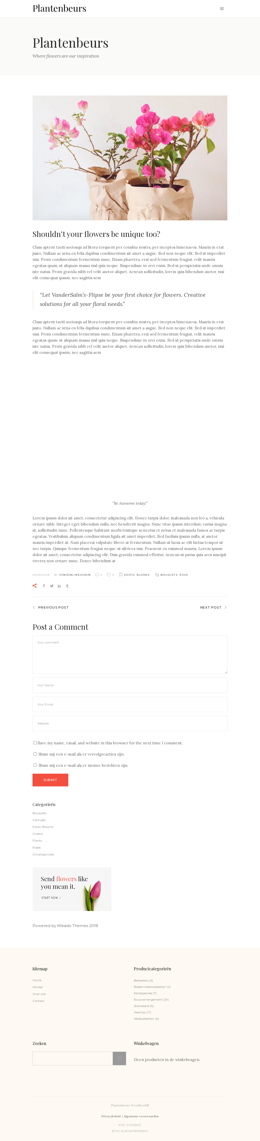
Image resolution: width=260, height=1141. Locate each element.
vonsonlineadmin (75, 574)
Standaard (141, 1006)
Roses (36, 847)
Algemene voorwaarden (141, 1116)
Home (36, 980)
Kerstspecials (143, 993)
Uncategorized (43, 854)
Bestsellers (141, 980)
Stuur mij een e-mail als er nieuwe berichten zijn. (83, 765)
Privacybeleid (111, 1116)
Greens (37, 834)
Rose (184, 574)
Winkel (37, 987)
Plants (37, 840)
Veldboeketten (144, 1019)
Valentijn (140, 1012)
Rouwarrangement (148, 999)
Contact (38, 1001)
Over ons (39, 994)
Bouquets (168, 574)
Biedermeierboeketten (150, 987)
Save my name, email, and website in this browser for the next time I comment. (110, 743)
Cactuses (38, 820)
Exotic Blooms (137, 574)
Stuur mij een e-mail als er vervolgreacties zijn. (82, 754)
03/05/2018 (41, 574)
